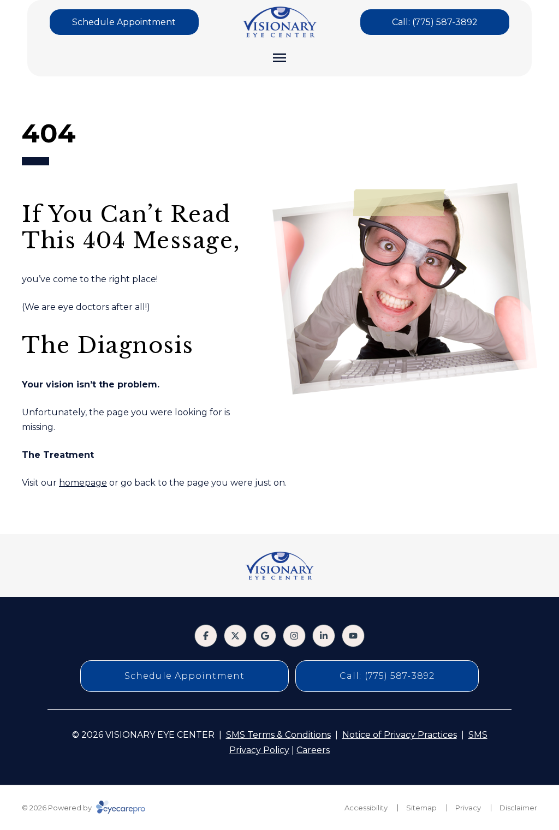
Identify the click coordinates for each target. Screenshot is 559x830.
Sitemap (421, 807)
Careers (313, 750)
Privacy (468, 807)
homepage (83, 482)
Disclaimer (518, 807)
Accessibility (366, 807)
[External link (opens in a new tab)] (235, 635)
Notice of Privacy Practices (399, 735)
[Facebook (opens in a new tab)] (205, 635)
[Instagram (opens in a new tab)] (294, 635)
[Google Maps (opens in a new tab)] (264, 635)
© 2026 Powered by (57, 807)
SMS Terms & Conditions (278, 735)
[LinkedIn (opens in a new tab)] (323, 635)
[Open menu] (279, 58)
